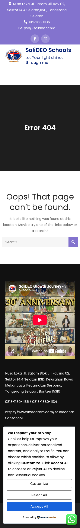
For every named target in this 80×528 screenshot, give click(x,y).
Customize (39, 483)
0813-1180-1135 (17, 401)
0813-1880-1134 (44, 401)
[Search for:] (40, 242)
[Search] (73, 242)
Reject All (39, 495)
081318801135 (39, 22)
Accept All (39, 506)
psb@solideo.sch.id (39, 28)
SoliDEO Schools (48, 50)
